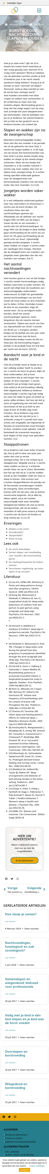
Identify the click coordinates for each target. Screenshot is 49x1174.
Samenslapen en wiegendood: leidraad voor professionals (21, 983)
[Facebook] (6, 878)
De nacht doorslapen (19, 549)
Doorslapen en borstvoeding (16, 1053)
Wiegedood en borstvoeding (16, 1086)
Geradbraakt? (16, 532)
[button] (39, 10)
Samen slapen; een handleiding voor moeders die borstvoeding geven (25, 555)
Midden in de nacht (19, 528)
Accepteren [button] (24, 1170)
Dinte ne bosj (15, 538)
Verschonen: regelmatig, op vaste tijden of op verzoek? (26, 570)
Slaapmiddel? (16, 535)
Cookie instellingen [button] (37, 1166)
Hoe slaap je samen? (21, 914)
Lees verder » (10, 921)
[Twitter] (11, 878)
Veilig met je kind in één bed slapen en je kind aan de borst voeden (24, 1019)
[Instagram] (17, 878)
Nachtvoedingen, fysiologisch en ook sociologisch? (19, 946)
